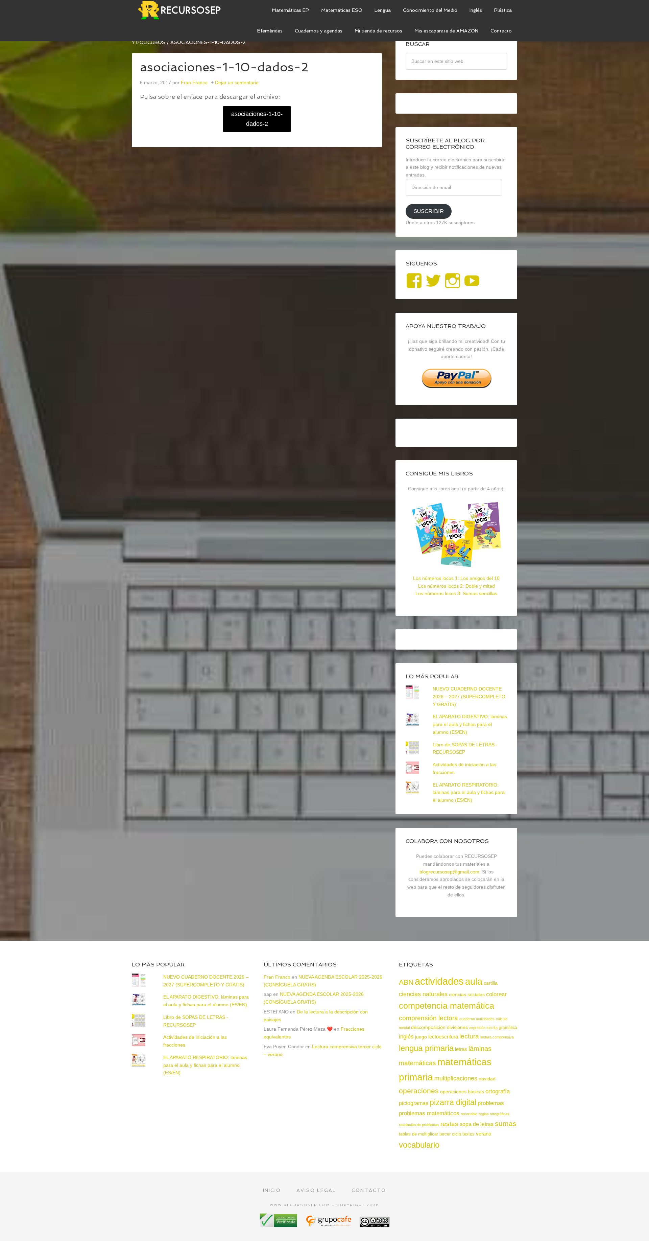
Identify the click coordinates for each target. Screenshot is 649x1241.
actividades (439, 981)
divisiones (457, 1027)
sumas (505, 1124)
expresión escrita (483, 1028)
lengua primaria (426, 1048)
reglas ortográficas (494, 1114)
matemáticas (417, 1063)
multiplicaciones (455, 1078)
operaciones (419, 1091)
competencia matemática (446, 1005)
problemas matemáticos (429, 1113)
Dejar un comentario (237, 82)
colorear (496, 994)
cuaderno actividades (477, 1019)
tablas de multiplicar (418, 1134)
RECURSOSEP (182, 10)
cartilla (491, 983)
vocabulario (419, 1144)
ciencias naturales (423, 994)
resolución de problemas (419, 1125)
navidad (487, 1078)
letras (461, 1049)
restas (449, 1123)
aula (473, 981)
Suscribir (428, 211)
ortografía (497, 1091)
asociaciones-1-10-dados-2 (257, 119)
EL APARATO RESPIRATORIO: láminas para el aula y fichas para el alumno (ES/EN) (469, 792)
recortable (469, 1114)
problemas (491, 1103)
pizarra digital (453, 1102)
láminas (479, 1048)
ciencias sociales (467, 994)
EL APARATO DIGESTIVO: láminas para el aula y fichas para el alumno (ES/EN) (470, 724)
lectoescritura (443, 1036)
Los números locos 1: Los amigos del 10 (456, 578)
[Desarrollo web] (329, 1224)
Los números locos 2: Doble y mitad (456, 586)
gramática (508, 1027)
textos (468, 1134)
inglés (406, 1036)
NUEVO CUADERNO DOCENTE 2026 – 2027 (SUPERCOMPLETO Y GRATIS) (469, 696)
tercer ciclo (450, 1134)
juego (421, 1036)
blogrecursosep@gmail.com (449, 871)
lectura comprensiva (497, 1037)
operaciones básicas (462, 1091)
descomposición (428, 1027)
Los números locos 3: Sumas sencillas (456, 593)
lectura (469, 1036)
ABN (406, 982)
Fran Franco (277, 977)
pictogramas (413, 1103)
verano (483, 1134)
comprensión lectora (428, 1018)
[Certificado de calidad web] (279, 1224)
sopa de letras (477, 1124)
